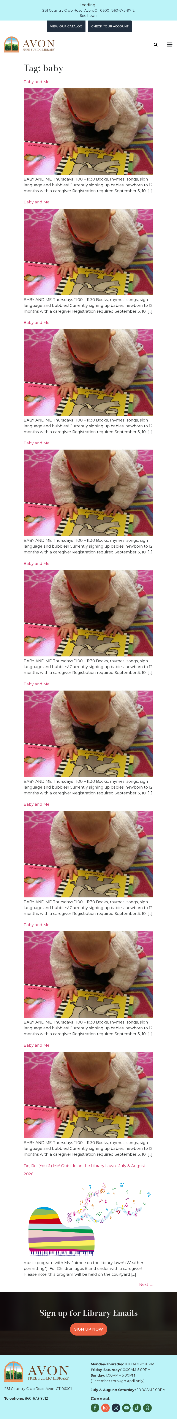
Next (146, 1284)
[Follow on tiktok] (137, 1408)
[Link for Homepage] (36, 1371)
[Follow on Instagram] (105, 1408)
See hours (88, 16)
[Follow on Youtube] (126, 1408)
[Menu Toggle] (169, 44)
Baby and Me (36, 81)
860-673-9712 (123, 10)
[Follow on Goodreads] (147, 1408)
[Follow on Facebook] (95, 1408)
